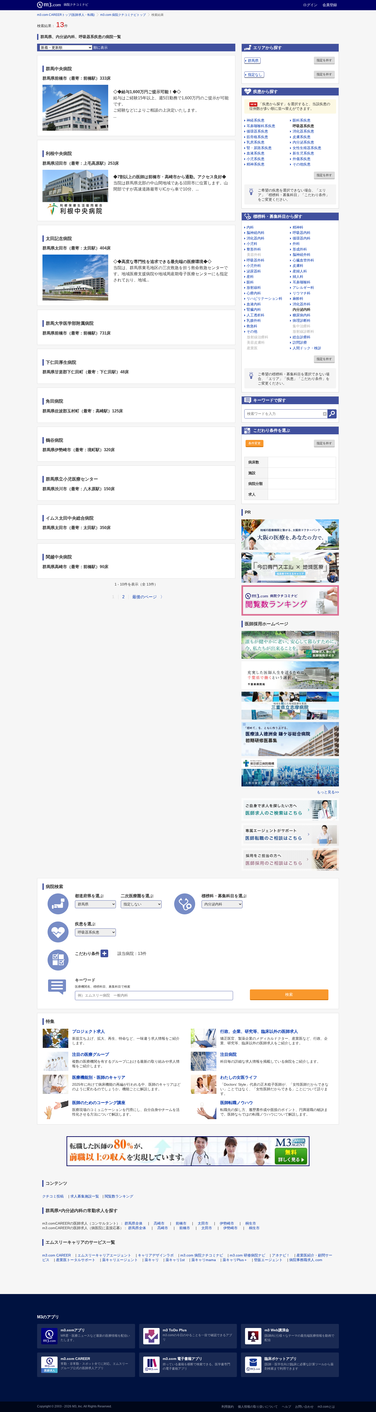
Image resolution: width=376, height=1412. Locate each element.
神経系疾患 (255, 120)
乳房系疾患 (255, 142)
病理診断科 (302, 320)
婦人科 (298, 276)
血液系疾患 (255, 153)
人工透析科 (255, 315)
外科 (296, 244)
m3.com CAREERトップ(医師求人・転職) (66, 15)
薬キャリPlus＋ (235, 1260)
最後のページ (144, 597)
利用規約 (228, 1406)
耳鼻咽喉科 (302, 282)
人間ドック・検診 (307, 348)
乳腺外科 (254, 320)
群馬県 (253, 60)
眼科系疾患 (302, 120)
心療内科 (254, 293)
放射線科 (254, 287)
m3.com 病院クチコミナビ (201, 1255)
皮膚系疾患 (302, 137)
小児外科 (254, 266)
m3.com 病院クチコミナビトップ (123, 15)
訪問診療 (300, 342)
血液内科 (254, 304)
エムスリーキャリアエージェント (104, 1255)
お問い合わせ (304, 1406)
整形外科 (254, 249)
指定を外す (324, 60)
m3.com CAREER (56, 1255)
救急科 (252, 326)
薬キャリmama (203, 1260)
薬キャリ (152, 1260)
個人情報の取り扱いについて (258, 1406)
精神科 (298, 227)
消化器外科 (302, 304)
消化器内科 (255, 238)
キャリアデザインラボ (156, 1255)
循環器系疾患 (257, 131)
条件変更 (254, 443)
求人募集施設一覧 (84, 1196)
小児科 (252, 244)
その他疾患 (302, 164)
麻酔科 (298, 298)
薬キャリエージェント (120, 1260)
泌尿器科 (254, 271)
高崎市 (159, 1223)
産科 (250, 276)
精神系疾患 (255, 164)
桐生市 (250, 1223)
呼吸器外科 (255, 260)
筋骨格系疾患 (257, 137)
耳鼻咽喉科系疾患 (261, 126)
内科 (250, 227)
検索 (289, 994)
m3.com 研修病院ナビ (247, 1255)
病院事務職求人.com (305, 1260)
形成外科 (300, 249)
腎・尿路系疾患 (259, 148)
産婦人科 (300, 271)
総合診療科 (302, 337)
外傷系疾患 (302, 159)
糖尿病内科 (302, 315)
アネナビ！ (281, 1255)
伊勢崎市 (227, 1223)
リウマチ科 (302, 293)
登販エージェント (268, 1260)
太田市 (203, 1223)
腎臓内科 (254, 309)
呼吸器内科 (302, 233)
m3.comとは (326, 1406)
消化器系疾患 (303, 131)
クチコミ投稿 (53, 1196)
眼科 (250, 282)
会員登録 (330, 5)
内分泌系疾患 (303, 142)
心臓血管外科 (303, 260)
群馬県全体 (133, 1223)
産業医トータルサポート (75, 1260)
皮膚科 (298, 266)
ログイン (310, 5)
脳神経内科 (255, 233)
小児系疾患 (255, 159)
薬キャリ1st (175, 1260)
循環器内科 (302, 238)
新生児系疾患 (303, 153)
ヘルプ (286, 1406)
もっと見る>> (328, 792)
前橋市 (181, 1223)
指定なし (255, 75)
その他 (252, 331)
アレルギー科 (303, 287)
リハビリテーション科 (264, 298)
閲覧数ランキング (119, 1196)
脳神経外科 (302, 255)
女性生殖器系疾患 (307, 148)
